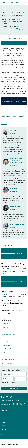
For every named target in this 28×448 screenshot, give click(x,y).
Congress (4, 327)
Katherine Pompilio (6, 308)
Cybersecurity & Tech (7, 338)
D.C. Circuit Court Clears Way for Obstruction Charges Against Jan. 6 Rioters (12, 303)
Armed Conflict (5, 323)
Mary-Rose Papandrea (17, 224)
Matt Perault (14, 188)
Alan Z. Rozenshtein (13, 19)
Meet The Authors (13, 38)
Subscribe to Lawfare (14, 43)
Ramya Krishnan (11, 21)
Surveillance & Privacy (7, 359)
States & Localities (6, 356)
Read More (12, 133)
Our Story (3, 431)
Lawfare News (17, 8)
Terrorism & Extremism (7, 363)
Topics (3, 413)
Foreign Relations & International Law (10, 348)
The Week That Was (7, 292)
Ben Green (4, 294)
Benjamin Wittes (5, 268)
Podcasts (3, 416)
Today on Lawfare (16, 382)
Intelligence (4, 352)
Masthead (3, 434)
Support (3, 425)
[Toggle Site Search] (26, 2)
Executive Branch (6, 345)
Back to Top (4, 124)
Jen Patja (4, 19)
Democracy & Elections (7, 8)
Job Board (3, 422)
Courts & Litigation (6, 331)
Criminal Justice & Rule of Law (9, 334)
